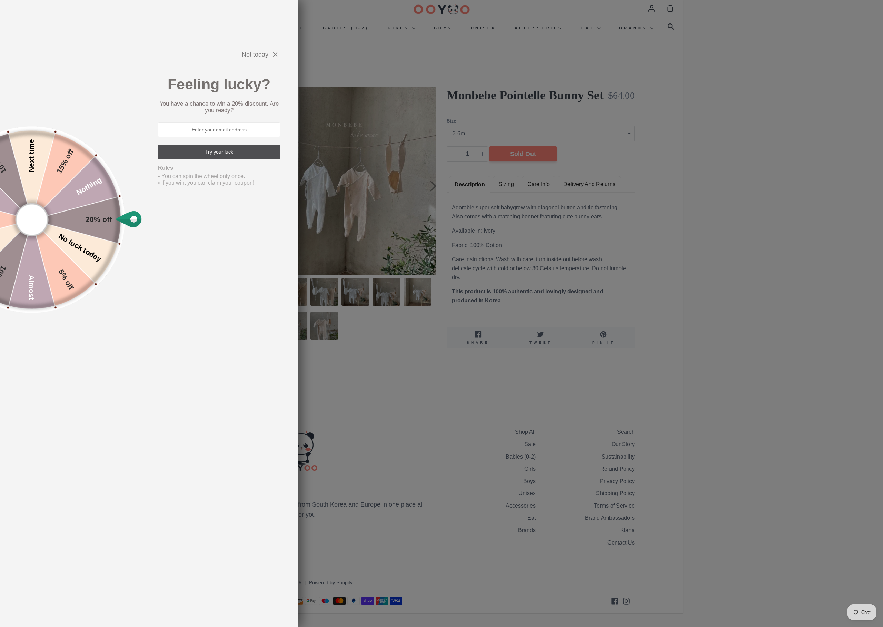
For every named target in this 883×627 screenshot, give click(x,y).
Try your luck (219, 152)
